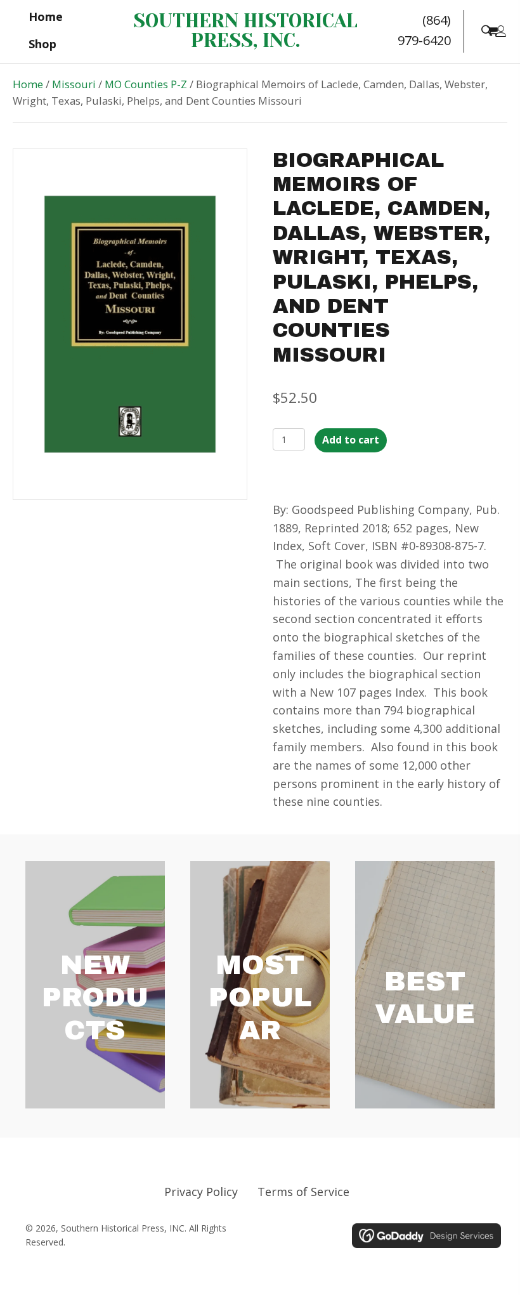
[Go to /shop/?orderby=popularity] (260, 984)
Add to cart (350, 440)
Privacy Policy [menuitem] (201, 1191)
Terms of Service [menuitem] (303, 1191)
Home (28, 84)
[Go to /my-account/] (501, 32)
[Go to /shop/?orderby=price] (425, 984)
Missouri (74, 84)
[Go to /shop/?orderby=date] (95, 984)
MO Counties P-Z (146, 84)
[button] (486, 29)
